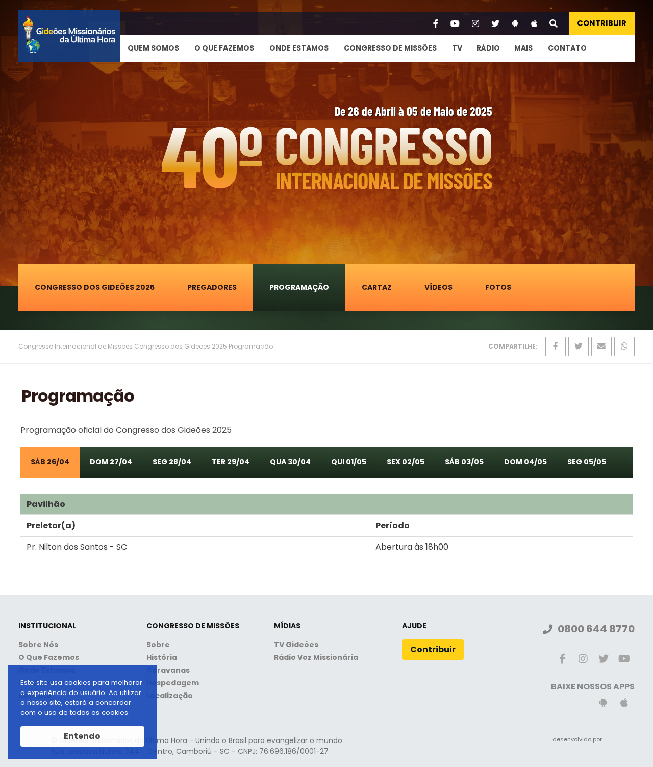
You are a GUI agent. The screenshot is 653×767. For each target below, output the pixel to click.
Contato (567, 48)
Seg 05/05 (586, 462)
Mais (523, 48)
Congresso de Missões (390, 48)
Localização (169, 695)
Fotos (498, 287)
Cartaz (377, 287)
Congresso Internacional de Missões (75, 346)
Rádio (488, 48)
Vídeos (438, 287)
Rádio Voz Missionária (316, 657)
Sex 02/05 (405, 462)
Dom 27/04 (111, 462)
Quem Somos (153, 48)
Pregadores (212, 287)
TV (457, 48)
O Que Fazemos (224, 48)
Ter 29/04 (230, 462)
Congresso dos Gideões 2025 (95, 287)
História (161, 657)
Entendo (82, 736)
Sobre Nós (38, 644)
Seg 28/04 (172, 462)
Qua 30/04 (290, 462)
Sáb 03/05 (464, 462)
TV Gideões (296, 644)
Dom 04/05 (525, 462)
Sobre (158, 644)
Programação (299, 287)
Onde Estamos (299, 48)
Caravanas (168, 670)
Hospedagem (172, 683)
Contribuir (601, 23)
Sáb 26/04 (50, 462)
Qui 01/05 (348, 462)
